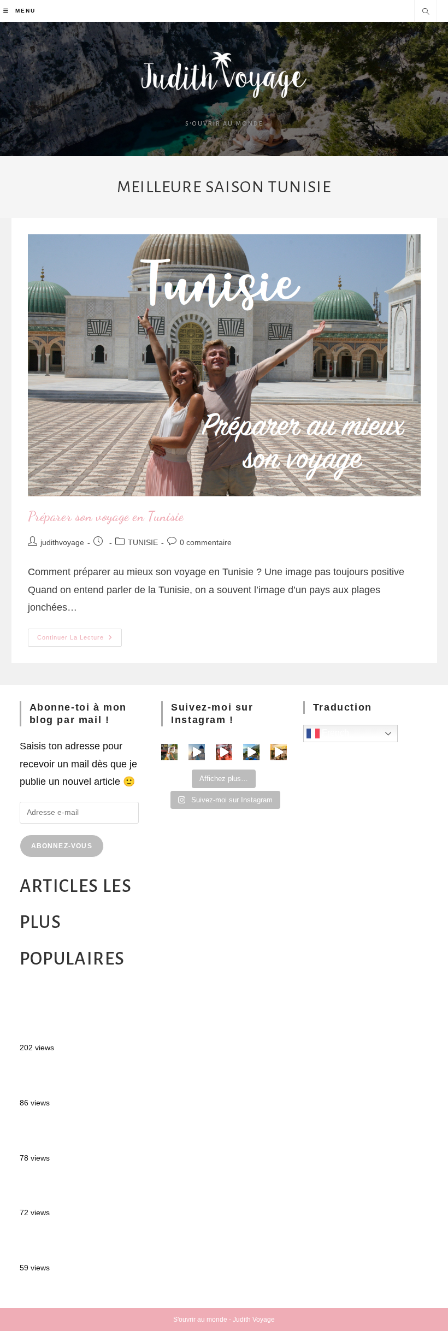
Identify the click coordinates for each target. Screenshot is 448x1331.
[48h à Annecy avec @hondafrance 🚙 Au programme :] (169, 752)
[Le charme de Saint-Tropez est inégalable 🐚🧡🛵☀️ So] (278, 752)
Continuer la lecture (79, 635)
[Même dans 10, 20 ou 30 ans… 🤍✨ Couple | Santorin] (196, 752)
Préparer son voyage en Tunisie (106, 516)
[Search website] (425, 13)
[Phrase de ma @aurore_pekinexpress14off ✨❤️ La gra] (224, 752)
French (334, 732)
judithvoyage (62, 542)
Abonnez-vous (61, 846)
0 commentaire (206, 542)
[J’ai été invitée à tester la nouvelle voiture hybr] (251, 752)
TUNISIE (143, 542)
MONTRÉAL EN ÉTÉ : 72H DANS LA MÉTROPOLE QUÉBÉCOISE (79, 1014)
